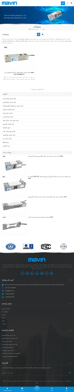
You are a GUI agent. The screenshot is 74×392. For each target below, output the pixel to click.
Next (71, 247)
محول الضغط (6, 128)
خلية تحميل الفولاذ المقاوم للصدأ (10, 344)
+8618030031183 (9, 297)
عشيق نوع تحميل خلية (9, 131)
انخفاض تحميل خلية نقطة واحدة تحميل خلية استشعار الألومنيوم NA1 (47, 197)
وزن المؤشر (6, 146)
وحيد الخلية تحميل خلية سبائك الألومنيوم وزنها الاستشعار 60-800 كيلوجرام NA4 (49, 178)
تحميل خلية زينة (7, 138)
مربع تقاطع (6, 142)
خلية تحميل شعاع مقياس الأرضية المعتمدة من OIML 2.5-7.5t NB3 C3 (19, 73)
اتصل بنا (4, 324)
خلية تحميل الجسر (8, 117)
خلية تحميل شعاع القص (9, 102)
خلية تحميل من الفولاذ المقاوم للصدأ (13, 106)
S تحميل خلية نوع (8, 113)
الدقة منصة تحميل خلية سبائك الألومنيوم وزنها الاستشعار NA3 (45, 156)
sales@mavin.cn (10, 291)
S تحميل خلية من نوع (7, 341)
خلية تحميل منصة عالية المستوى (10, 338)
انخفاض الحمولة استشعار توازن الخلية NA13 (40, 217)
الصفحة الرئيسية (34, 29)
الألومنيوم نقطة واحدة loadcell (9, 356)
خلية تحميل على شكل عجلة (11, 120)
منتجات (3, 315)
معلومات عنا (5, 312)
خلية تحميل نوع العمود (9, 135)
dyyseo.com (56, 381)
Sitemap (68, 381)
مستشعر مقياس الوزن (7, 347)
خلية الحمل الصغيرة (8, 124)
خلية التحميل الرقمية (9, 109)
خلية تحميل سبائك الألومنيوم (9, 335)
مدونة (63, 381)
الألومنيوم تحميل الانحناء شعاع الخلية (11, 353)
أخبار (3, 318)
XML (37, 383)
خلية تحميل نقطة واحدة (9, 99)
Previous (2, 247)
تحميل (3, 321)
